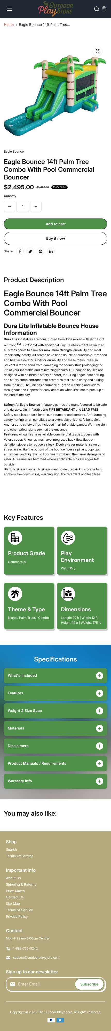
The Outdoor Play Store (55, 1012)
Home (9, 24)
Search (11, 849)
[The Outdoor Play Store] (55, 9)
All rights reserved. (87, 1012)
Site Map (13, 903)
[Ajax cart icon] (104, 9)
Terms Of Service (20, 856)
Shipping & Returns (21, 884)
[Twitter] (30, 251)
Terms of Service (19, 910)
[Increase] (36, 206)
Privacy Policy (17, 916)
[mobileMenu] (9, 8)
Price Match (15, 891)
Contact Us (15, 897)
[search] (96, 9)
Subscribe (89, 984)
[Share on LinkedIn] (51, 251)
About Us (13, 878)
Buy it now (55, 238)
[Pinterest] (40, 251)
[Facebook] (20, 251)
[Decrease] (9, 206)
